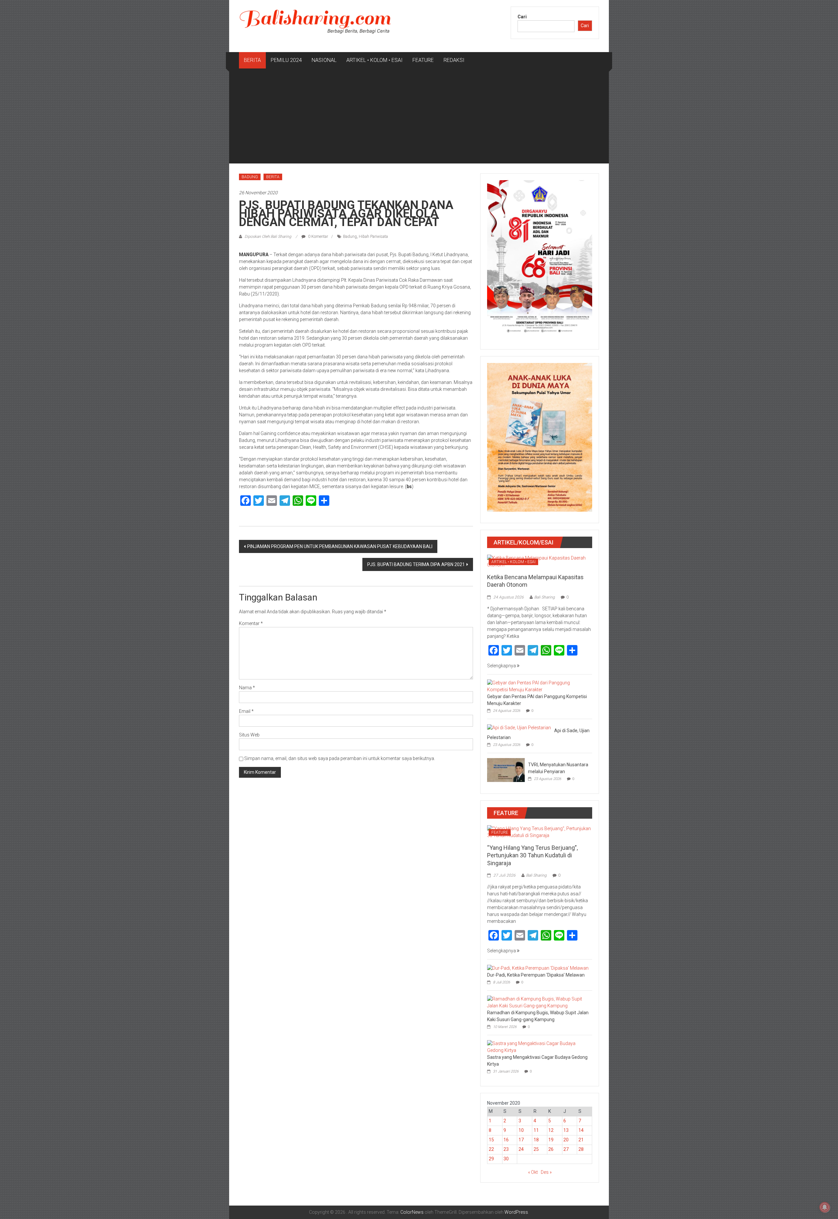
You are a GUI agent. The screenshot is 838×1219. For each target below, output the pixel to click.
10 (521, 1130)
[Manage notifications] (824, 1207)
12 (551, 1130)
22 (491, 1149)
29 (491, 1158)
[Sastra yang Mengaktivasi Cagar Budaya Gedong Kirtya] (538, 1046)
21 (581, 1139)
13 (566, 1130)
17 (521, 1139)
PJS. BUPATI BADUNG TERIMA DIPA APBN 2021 (416, 564)
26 (551, 1149)
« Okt (533, 1172)
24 (521, 1149)
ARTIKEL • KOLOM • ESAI (374, 60)
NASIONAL (324, 60)
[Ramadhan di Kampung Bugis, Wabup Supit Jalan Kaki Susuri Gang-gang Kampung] (538, 1001)
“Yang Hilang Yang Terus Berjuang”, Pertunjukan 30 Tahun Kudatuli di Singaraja (532, 855)
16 (506, 1139)
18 (536, 1139)
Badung (350, 236)
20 (566, 1139)
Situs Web (249, 734)
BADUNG (250, 177)
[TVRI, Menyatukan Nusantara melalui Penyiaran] (506, 769)
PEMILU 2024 (286, 60)
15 (491, 1139)
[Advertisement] (419, 117)
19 (551, 1139)
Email (246, 711)
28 (581, 1149)
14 (581, 1130)
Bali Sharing (544, 597)
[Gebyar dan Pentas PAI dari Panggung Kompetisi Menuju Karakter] (538, 685)
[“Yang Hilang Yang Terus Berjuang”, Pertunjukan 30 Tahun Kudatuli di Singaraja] (539, 831)
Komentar (251, 623)
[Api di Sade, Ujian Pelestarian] (519, 727)
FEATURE (423, 60)
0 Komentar (317, 236)
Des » (546, 1172)
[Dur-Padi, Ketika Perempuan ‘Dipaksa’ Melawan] (538, 967)
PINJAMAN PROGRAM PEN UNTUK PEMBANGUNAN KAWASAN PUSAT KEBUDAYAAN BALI (339, 546)
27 (566, 1149)
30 (506, 1158)
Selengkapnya (502, 665)
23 (506, 1149)
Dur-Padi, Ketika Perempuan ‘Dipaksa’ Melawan (536, 975)
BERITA (252, 60)
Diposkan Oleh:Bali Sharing (268, 236)
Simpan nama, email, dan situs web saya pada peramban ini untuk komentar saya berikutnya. (339, 758)
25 (536, 1149)
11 (536, 1130)
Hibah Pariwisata (373, 236)
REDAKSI (454, 60)
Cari (522, 16)
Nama (247, 687)
